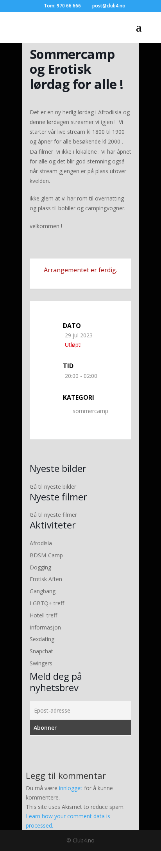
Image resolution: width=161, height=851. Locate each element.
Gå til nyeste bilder (53, 486)
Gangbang (42, 591)
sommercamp (90, 411)
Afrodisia (41, 543)
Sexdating (42, 639)
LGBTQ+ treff (47, 603)
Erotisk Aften (46, 579)
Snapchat (41, 651)
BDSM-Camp (46, 555)
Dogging (40, 567)
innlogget (70, 788)
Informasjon (45, 627)
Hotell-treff (43, 615)
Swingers (41, 663)
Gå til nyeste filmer (53, 514)
